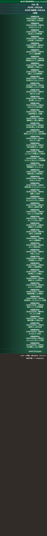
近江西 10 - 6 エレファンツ (35, 80)
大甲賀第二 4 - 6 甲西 (35, 260)
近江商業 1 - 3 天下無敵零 (35, 347)
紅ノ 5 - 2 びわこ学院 (35, 220)
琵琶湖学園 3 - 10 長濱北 (35, 293)
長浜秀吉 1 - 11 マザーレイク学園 (35, 300)
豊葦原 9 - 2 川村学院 (35, 227)
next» (39, 351)
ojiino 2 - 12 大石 (35, 180)
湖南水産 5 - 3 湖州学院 (35, 173)
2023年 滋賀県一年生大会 (35, 10)
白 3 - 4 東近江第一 (35, 247)
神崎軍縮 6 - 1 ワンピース (35, 167)
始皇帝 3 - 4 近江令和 (35, 327)
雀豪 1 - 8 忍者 (35, 193)
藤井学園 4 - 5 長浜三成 (35, 320)
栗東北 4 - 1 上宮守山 (35, 280)
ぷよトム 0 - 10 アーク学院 (35, 340)
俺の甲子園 (29, 358)
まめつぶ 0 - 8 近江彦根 (35, 107)
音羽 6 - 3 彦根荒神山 (35, 267)
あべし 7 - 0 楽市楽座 (35, 287)
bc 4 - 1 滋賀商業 (35, 54)
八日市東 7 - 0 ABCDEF (35, 40)
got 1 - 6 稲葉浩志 (35, 240)
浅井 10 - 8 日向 (35, 93)
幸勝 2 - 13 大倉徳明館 (35, 73)
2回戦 (35, 13)
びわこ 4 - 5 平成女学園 (35, 213)
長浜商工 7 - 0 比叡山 (35, 273)
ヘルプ (22, 355)
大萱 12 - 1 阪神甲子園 (35, 207)
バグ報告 (27, 355)
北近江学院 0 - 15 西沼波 (35, 20)
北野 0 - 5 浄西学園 (35, 233)
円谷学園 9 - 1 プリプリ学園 (35, 87)
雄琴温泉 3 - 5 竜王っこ (35, 67)
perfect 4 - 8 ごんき (35, 27)
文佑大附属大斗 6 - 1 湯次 (35, 147)
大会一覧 (34, 4)
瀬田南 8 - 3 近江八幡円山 (35, 120)
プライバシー (42, 355)
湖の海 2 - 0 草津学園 (35, 34)
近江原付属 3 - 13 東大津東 (35, 127)
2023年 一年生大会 (35, 7)
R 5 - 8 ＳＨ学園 (35, 313)
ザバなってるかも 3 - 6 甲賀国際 (35, 160)
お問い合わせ (34, 355)
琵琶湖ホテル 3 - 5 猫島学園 (35, 60)
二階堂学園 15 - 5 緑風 (35, 113)
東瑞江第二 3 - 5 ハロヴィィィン (35, 187)
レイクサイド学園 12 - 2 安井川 (35, 153)
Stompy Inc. (40, 358)
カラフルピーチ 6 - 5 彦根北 (35, 200)
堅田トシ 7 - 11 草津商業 (35, 307)
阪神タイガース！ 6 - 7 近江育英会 (35, 133)
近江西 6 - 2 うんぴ (35, 100)
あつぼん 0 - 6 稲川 (35, 333)
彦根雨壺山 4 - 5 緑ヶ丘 (35, 47)
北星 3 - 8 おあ (35, 253)
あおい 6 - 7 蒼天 (35, 140)
